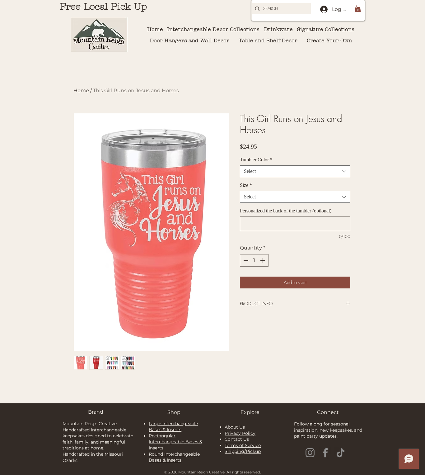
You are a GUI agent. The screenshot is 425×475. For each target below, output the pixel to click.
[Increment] (263, 260)
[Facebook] (325, 453)
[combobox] (295, 171)
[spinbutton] (254, 260)
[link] (358, 8)
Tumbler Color (256, 159)
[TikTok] (340, 453)
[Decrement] (245, 260)
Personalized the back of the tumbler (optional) (285, 210)
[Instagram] (310, 453)
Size (246, 185)
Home (81, 90)
